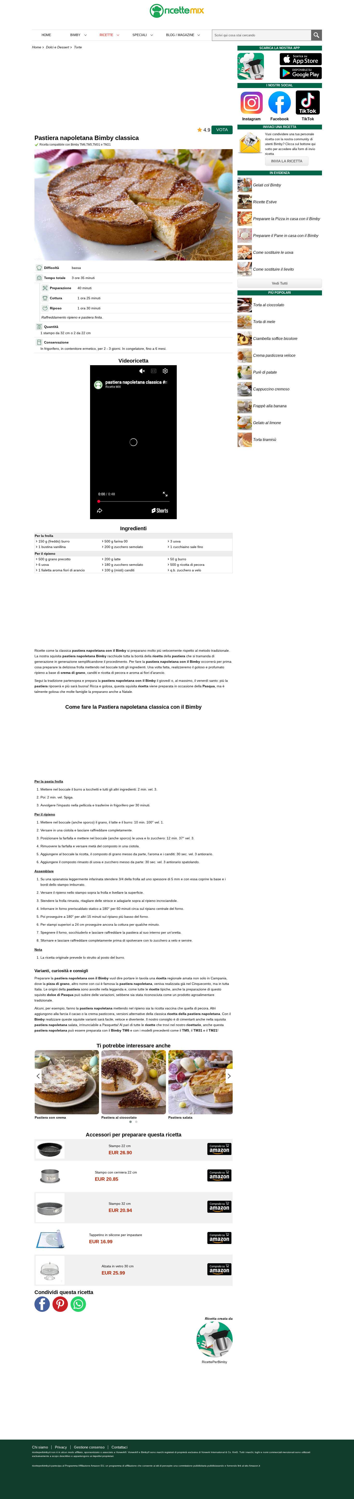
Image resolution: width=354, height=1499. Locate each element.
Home (46, 35)
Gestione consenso (89, 1447)
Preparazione (60, 288)
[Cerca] (316, 35)
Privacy (61, 1447)
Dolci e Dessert (57, 47)
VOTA (222, 129)
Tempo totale (55, 278)
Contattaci (119, 1447)
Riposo (56, 308)
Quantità (51, 327)
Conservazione (56, 342)
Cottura (56, 298)
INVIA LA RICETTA (286, 161)
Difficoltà (51, 268)
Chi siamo (40, 1447)
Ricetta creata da (219, 1318)
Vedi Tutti (280, 283)
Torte (78, 47)
